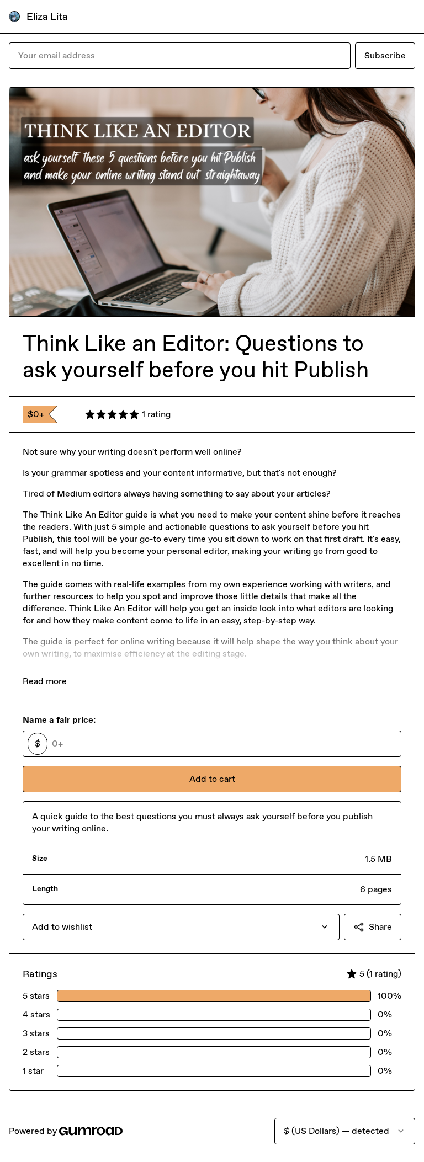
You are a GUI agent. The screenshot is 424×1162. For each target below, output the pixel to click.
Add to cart (212, 779)
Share (380, 926)
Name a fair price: (59, 720)
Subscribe (385, 55)
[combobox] (181, 927)
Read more (45, 681)
